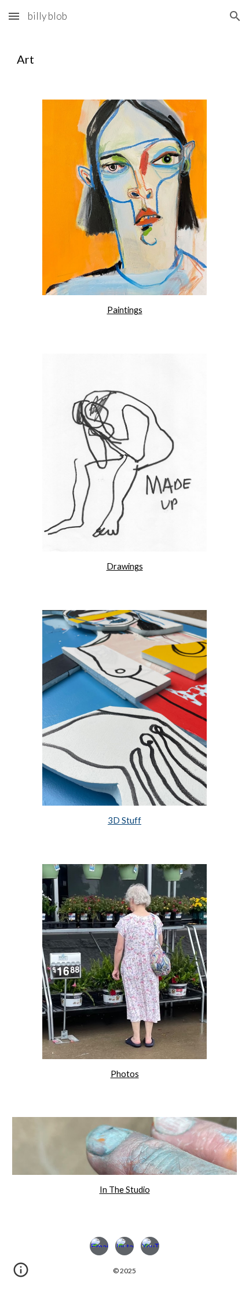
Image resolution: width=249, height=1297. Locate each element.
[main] (124, 59)
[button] (14, 16)
